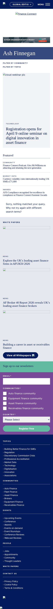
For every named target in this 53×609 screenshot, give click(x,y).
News (5, 256)
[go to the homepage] (4, 4)
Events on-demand (13, 528)
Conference (10, 521)
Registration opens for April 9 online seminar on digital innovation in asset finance (26, 136)
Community (9, 162)
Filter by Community (15, 63)
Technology (12, 124)
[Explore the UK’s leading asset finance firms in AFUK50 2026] (26, 239)
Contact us (10, 574)
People (7, 543)
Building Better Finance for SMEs (20, 449)
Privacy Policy (11, 581)
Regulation (9, 452)
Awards (7, 189)
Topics (7, 441)
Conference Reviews (14, 534)
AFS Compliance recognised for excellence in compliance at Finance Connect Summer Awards (25, 193)
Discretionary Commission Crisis (19, 455)
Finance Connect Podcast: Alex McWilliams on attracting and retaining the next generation (24, 166)
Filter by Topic (12, 67)
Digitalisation (10, 469)
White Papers (11, 566)
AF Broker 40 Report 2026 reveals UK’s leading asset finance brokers (26, 304)
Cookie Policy (10, 584)
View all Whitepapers (19, 355)
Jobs (6, 551)
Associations (10, 475)
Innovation (9, 472)
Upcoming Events (12, 518)
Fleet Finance (10, 491)
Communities (10, 481)
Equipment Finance (13, 501)
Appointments (11, 554)
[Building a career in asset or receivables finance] (26, 323)
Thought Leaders (12, 561)
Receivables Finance (14, 505)
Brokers (8, 498)
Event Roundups (12, 531)
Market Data (10, 176)
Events (7, 510)
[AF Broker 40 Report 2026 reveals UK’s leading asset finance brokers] (26, 281)
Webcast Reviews (12, 538)
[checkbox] (26, 401)
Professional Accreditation (16, 459)
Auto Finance (10, 488)
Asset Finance (11, 495)
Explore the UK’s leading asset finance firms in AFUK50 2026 (25, 262)
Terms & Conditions (13, 588)
